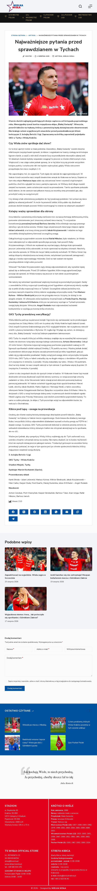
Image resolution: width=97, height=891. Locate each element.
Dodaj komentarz (15, 658)
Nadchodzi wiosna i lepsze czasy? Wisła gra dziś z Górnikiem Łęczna (33, 742)
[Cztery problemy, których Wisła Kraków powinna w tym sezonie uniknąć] (58, 725)
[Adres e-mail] (66, 511)
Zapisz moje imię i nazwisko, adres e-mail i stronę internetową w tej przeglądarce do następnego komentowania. (50, 681)
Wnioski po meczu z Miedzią (34, 725)
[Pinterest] (34, 511)
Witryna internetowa (76, 649)
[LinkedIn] (45, 511)
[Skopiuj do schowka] (77, 511)
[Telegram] (13, 518)
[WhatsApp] (56, 511)
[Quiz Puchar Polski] (58, 742)
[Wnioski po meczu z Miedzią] (12, 725)
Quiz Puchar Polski (76, 742)
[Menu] (90, 6)
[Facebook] (13, 511)
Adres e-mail (43, 649)
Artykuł (58, 56)
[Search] (80, 6)
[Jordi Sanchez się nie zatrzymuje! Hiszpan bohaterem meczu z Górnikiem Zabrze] (71, 559)
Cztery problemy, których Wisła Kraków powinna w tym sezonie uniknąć (79, 724)
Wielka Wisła (68, 56)
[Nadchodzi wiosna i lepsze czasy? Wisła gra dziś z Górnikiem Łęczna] (12, 742)
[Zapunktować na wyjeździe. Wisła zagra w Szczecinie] (26, 559)
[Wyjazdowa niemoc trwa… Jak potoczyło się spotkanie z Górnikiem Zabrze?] (26, 599)
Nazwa (10, 649)
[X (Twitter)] (23, 511)
